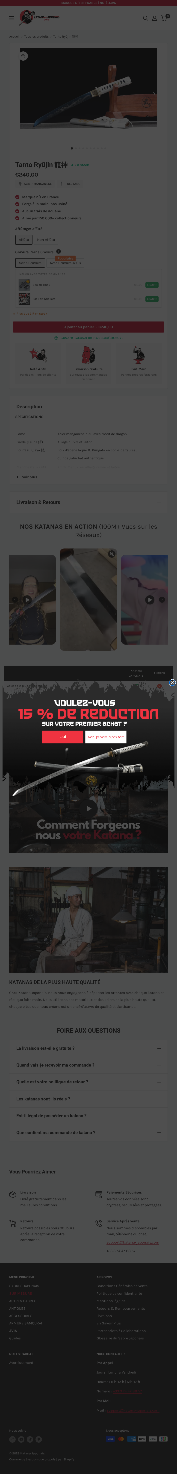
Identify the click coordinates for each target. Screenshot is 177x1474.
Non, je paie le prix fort (106, 736)
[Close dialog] (172, 683)
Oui (62, 737)
